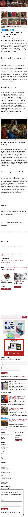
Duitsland (2, 458)
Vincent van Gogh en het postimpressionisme (13, 260)
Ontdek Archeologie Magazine (6, 281)
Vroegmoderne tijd (4, 481)
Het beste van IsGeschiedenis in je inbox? (19, 281)
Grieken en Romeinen (5, 477)
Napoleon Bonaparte (5, 449)
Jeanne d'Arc (3, 448)
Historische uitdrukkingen (6, 469)
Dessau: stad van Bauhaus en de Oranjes (17, 384)
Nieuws (6, 11)
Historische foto (4, 467)
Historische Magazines (6, 486)
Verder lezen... (4, 394)
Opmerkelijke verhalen (5, 472)
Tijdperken (3, 475)
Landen (2, 453)
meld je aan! (18, 440)
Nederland (7, 262)
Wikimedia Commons (22, 246)
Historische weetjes (4, 471)
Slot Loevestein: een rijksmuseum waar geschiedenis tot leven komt (18, 420)
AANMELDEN (18, 287)
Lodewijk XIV (3, 451)
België (2, 457)
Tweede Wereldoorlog (5, 482)
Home (2, 11)
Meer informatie (5, 288)
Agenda (2, 437)
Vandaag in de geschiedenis (6, 434)
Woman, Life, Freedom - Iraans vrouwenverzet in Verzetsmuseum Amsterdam (17, 397)
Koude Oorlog (3, 483)
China (2, 461)
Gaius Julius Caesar (4, 447)
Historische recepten (5, 468)
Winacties (2, 439)
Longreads (3, 438)
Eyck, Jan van (9, 265)
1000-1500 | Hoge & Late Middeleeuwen (17, 267)
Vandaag (3, 432)
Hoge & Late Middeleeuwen (6, 478)
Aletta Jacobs (3, 444)
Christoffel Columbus (5, 445)
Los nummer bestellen (5, 488)
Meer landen (3, 462)
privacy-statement (22, 376)
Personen (3, 442)
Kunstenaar (11, 269)
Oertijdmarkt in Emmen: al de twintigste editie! (17, 409)
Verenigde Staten (4, 459)
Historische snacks (5, 465)
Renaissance (3, 479)
